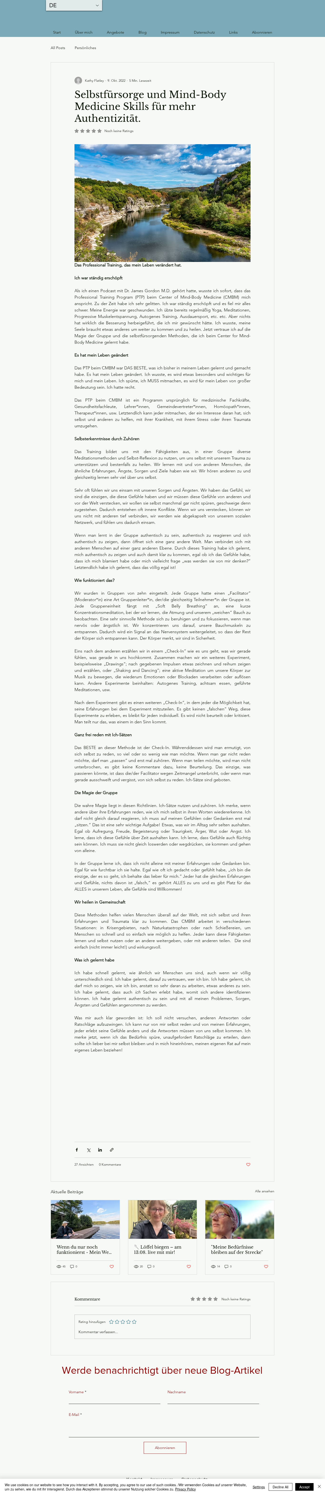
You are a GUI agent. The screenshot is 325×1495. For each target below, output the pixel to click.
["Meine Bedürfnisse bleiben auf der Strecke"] (239, 1219)
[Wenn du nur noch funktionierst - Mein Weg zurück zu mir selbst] (85, 1219)
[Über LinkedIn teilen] (100, 1150)
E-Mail (74, 1415)
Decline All (280, 1487)
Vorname (76, 1392)
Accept (304, 1487)
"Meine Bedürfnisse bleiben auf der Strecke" (237, 1250)
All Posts (58, 48)
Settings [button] (259, 1487)
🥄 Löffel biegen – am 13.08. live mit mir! (157, 1250)
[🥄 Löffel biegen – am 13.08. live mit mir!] (162, 1219)
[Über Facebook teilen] (76, 1150)
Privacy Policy (185, 1489)
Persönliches (85, 48)
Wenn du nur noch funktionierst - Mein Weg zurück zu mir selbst (84, 1250)
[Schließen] (319, 1487)
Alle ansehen (264, 1191)
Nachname (176, 1392)
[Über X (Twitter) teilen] (88, 1150)
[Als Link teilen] (111, 1150)
